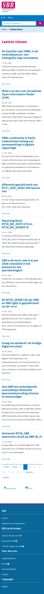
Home (3, 18)
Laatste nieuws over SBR (12, 535)
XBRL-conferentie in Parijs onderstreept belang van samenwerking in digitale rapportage (18, 143)
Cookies (5, 574)
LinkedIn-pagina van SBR (12, 546)
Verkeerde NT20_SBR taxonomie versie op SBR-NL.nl (22, 435)
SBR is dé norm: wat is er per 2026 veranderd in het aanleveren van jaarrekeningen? (20, 265)
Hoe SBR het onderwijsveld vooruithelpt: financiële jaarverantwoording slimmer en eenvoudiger (20, 391)
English (5, 586)
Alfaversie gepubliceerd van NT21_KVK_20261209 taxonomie (21, 188)
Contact (5, 518)
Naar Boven (11, 488)
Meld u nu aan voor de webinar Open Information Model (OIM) (22, 94)
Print (31, 488)
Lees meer (6, 84)
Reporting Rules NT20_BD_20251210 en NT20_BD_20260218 (17, 224)
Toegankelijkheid (8, 558)
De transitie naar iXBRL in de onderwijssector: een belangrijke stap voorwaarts (20, 55)
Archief (5, 564)
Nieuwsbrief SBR (8, 541)
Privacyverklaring (9, 569)
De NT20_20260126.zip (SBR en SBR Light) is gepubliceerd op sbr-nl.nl (20, 303)
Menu (12, 18)
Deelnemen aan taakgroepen (13, 523)
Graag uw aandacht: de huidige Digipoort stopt (21, 344)
